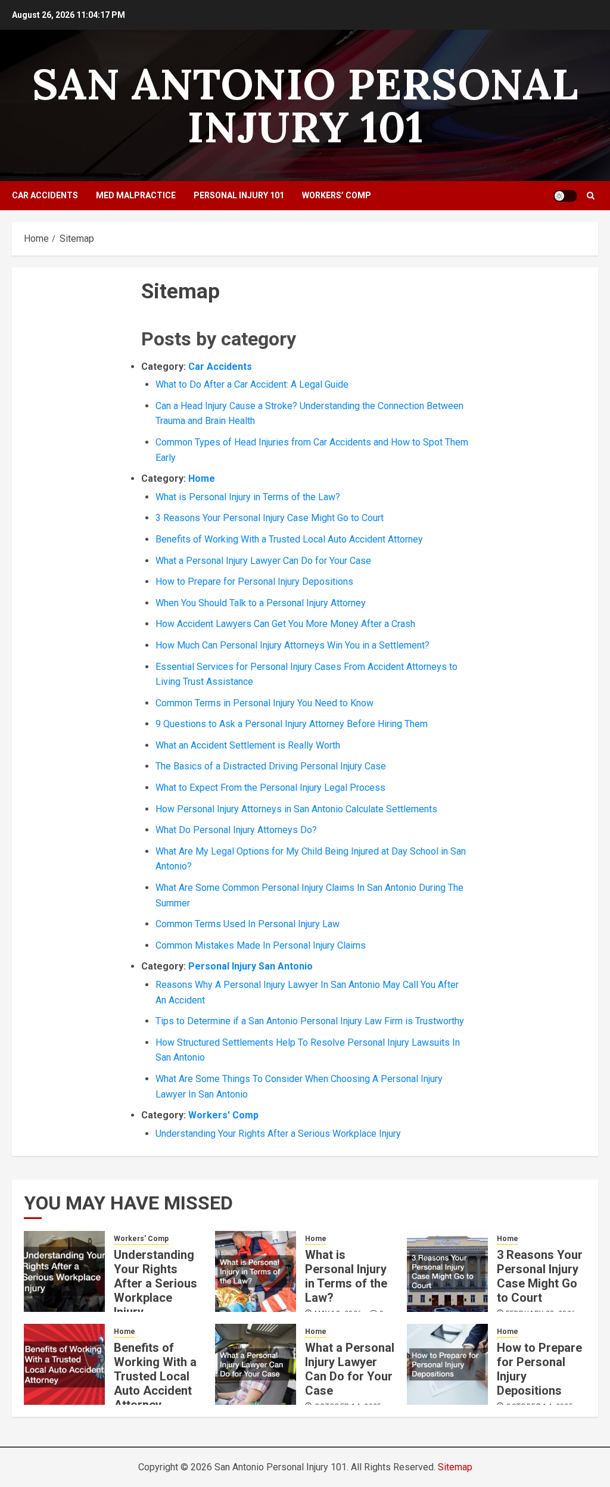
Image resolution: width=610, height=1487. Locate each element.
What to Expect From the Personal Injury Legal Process (270, 787)
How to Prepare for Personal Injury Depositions (254, 581)
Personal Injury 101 (239, 195)
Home (201, 478)
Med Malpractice (136, 195)
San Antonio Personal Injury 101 (305, 105)
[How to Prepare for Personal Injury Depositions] (447, 1364)
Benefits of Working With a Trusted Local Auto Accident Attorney (289, 539)
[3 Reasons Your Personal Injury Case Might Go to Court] (447, 1271)
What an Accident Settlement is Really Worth (247, 745)
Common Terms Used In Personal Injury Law (247, 924)
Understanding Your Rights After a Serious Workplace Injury (278, 1133)
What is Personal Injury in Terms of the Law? (247, 497)
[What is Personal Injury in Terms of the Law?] (255, 1271)
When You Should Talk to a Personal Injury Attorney (260, 603)
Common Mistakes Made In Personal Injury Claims (260, 945)
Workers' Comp (223, 1115)
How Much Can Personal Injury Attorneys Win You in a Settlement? (292, 645)
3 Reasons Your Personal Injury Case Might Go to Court (269, 517)
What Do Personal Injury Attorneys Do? (236, 830)
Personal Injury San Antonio (250, 966)
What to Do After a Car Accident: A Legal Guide (251, 384)
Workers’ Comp (336, 195)
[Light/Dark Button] (565, 196)
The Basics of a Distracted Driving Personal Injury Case (270, 766)
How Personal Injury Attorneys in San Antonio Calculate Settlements (296, 809)
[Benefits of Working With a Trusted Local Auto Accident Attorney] (64, 1364)
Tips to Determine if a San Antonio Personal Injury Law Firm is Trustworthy (309, 1021)
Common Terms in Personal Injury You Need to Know (264, 703)
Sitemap (455, 1467)
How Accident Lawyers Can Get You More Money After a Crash (285, 623)
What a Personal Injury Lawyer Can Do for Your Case (263, 560)
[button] (590, 195)
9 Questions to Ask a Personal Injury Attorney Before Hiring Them (291, 724)
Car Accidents (45, 195)
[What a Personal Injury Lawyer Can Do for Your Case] (255, 1364)
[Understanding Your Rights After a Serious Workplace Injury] (64, 1271)
